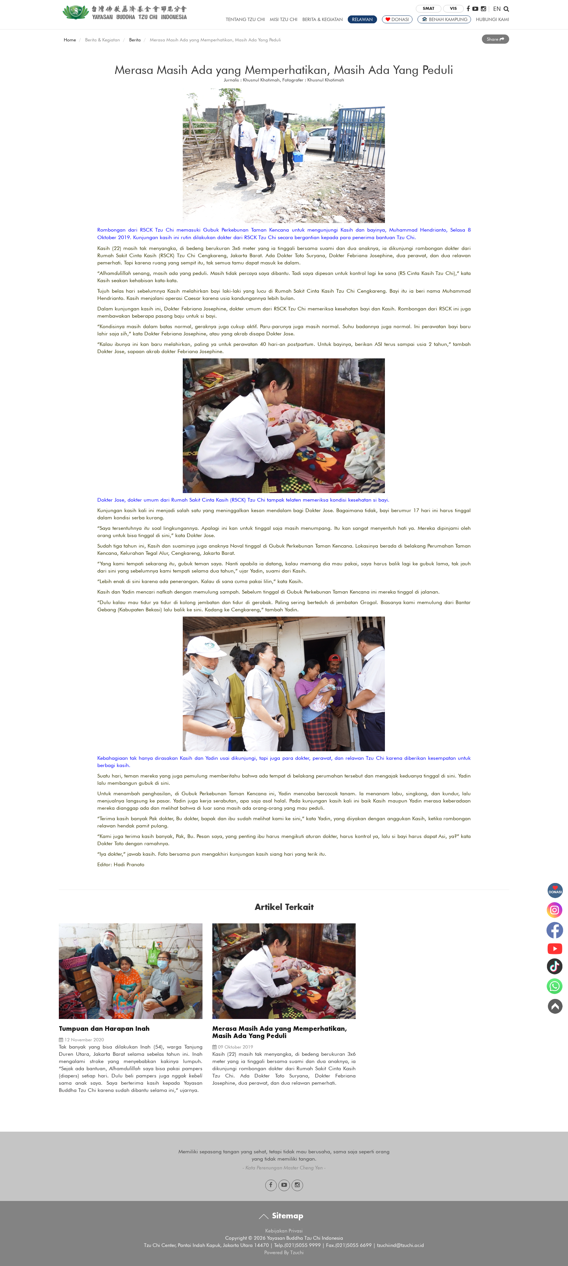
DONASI (399, 19)
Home (70, 39)
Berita (135, 39)
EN (497, 8)
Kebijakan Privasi (284, 1231)
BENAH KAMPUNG (447, 19)
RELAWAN (362, 19)
